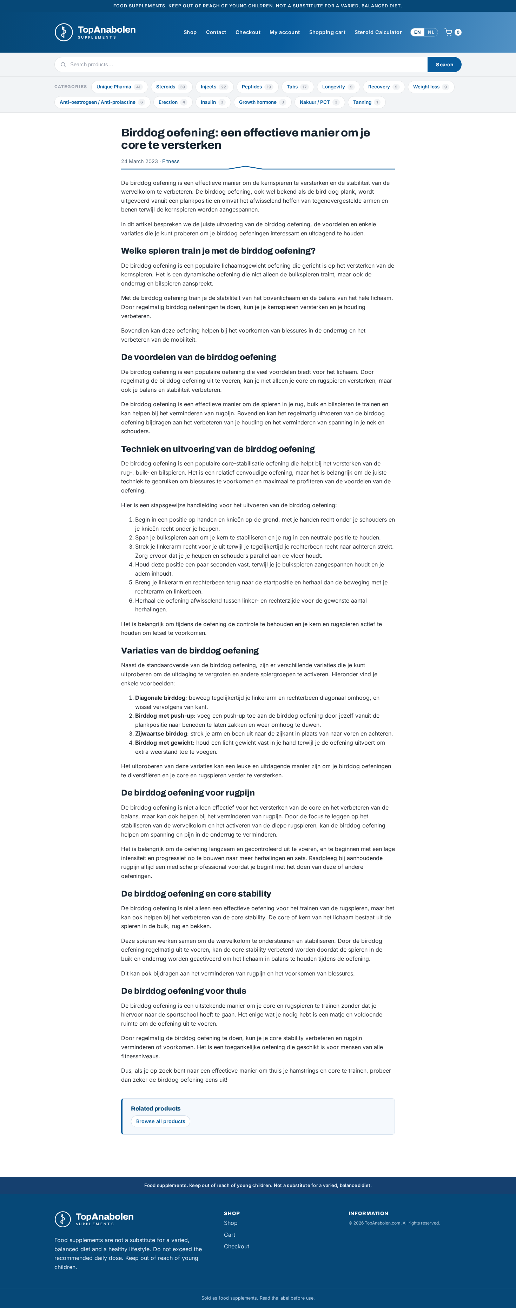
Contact (216, 32)
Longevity (337, 86)
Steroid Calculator (378, 32)
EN (417, 32)
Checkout (248, 32)
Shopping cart (327, 32)
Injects (213, 86)
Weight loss (430, 86)
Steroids (170, 86)
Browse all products (160, 1121)
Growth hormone (261, 102)
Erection (172, 102)
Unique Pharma (118, 86)
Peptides (256, 86)
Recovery (382, 86)
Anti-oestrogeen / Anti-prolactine (101, 102)
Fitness (171, 161)
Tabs (296, 86)
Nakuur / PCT (318, 102)
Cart (229, 1234)
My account (285, 32)
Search (444, 64)
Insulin (212, 102)
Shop (190, 32)
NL (431, 32)
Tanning (365, 102)
